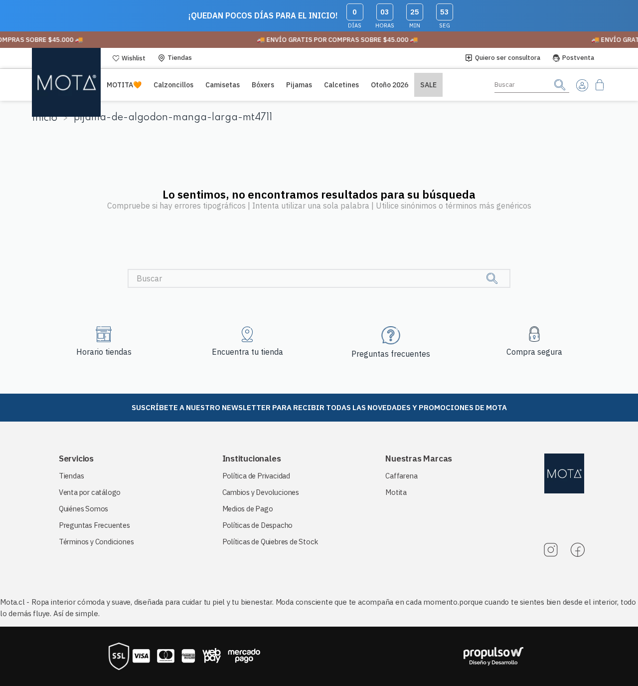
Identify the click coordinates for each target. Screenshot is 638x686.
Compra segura (534, 352)
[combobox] (531, 85)
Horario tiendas (104, 352)
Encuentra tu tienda (247, 352)
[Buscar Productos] (559, 84)
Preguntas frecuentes (390, 354)
